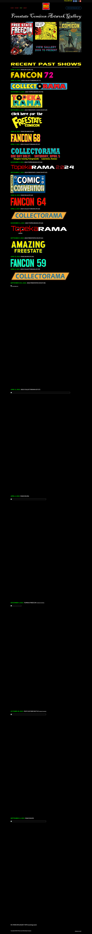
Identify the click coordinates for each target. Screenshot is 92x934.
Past (21, 7)
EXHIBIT (17, 7)
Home (12, 7)
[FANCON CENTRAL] (46, 6)
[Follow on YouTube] (80, 1)
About (25, 7)
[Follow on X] (78, 1)
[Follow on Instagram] (76, 1)
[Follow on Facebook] (74, 1)
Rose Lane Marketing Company (24, 930)
